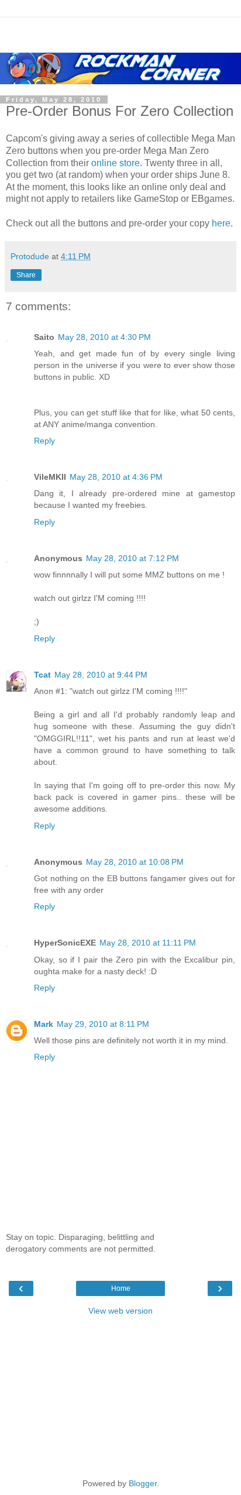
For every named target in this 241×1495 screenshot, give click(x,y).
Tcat (42, 674)
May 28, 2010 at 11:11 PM (147, 942)
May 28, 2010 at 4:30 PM (104, 337)
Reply (44, 440)
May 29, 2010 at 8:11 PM (103, 1024)
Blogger (143, 1483)
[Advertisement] (120, 32)
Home (120, 1288)
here (221, 223)
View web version (120, 1310)
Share (26, 275)
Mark (43, 1024)
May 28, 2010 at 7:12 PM (132, 558)
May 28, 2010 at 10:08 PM (135, 862)
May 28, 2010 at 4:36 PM (116, 477)
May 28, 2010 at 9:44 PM (100, 674)
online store (115, 163)
